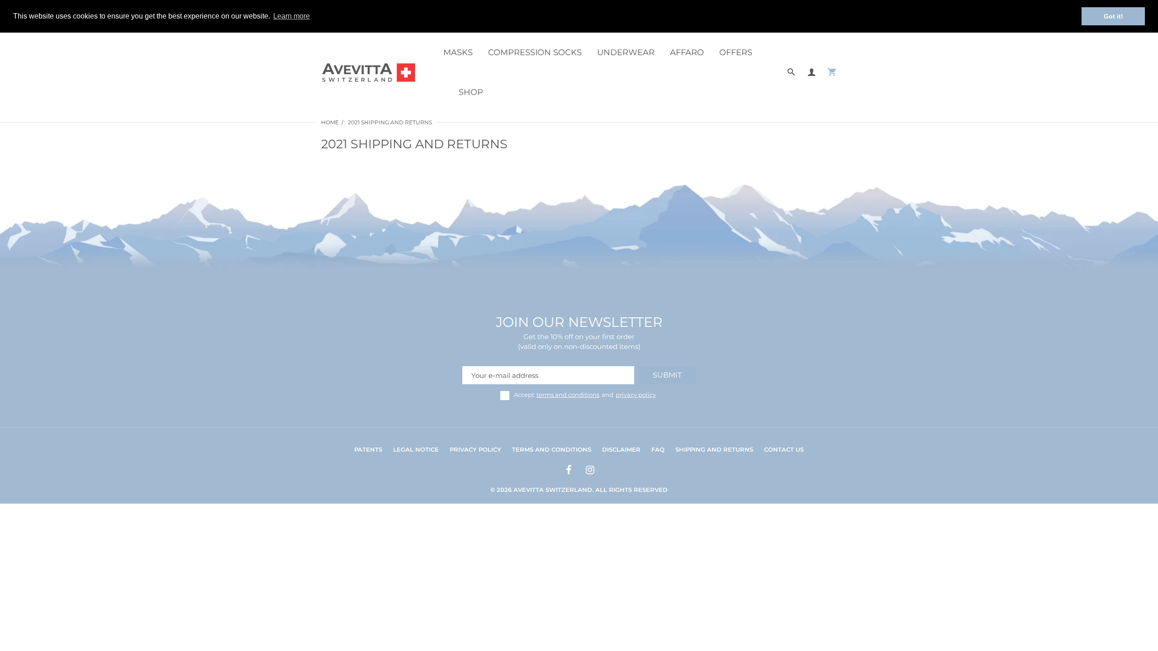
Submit (667, 375)
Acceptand (585, 394)
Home (330, 122)
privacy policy (636, 394)
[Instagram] (589, 471)
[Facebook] (568, 471)
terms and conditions (567, 394)
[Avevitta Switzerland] (368, 71)
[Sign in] (811, 72)
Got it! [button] (1113, 16)
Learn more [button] (291, 16)
